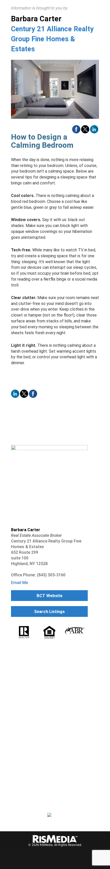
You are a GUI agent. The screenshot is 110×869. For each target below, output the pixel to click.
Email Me (19, 582)
